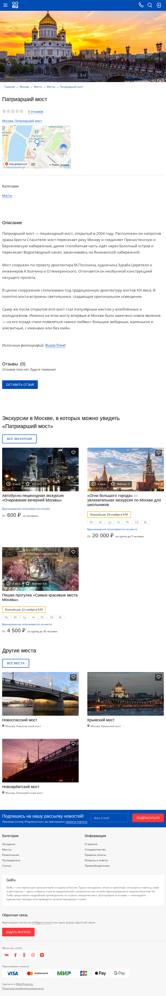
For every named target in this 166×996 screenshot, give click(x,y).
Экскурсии (8, 844)
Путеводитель (11, 860)
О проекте (91, 844)
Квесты (6, 849)
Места (38, 87)
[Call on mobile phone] (141, 5)
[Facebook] (15, 955)
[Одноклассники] (24, 955)
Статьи (6, 866)
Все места (15, 663)
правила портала (76, 821)
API (33, 164)
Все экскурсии (19, 439)
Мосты (51, 87)
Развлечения (10, 855)
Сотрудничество (95, 849)
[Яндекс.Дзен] (42, 955)
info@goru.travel (42, 922)
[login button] (158, 5)
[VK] (6, 955)
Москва (24, 87)
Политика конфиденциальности (23, 988)
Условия (64, 164)
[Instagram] (33, 955)
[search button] (150, 5)
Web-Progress (24, 984)
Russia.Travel (55, 345)
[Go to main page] (15, 5)
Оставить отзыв (20, 384)
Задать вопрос (18, 932)
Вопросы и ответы (96, 860)
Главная (9, 87)
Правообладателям (97, 866)
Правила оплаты (95, 855)
